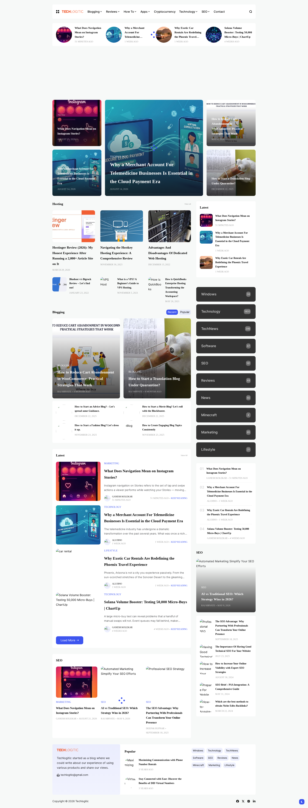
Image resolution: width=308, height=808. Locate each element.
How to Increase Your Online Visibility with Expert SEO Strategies (230, 667)
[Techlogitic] (72, 11)
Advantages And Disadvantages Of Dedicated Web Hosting (167, 253)
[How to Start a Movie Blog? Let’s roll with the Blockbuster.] (132, 413)
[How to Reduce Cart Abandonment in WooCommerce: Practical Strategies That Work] (86, 358)
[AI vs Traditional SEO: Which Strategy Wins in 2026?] (121, 682)
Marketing (111, 463)
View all (187, 204)
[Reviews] (226, 380)
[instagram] (248, 801)
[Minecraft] (226, 415)
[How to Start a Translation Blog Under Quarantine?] (157, 358)
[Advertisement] (154, 73)
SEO (103, 702)
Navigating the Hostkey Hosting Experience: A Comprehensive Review (116, 253)
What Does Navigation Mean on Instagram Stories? (88, 32)
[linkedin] (254, 801)
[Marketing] (226, 432)
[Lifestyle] (226, 449)
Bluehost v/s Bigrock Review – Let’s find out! (80, 283)
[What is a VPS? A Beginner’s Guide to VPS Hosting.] (107, 284)
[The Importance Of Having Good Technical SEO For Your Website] (206, 651)
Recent (172, 312)
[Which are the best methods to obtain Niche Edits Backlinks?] (206, 706)
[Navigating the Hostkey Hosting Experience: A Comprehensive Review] (121, 226)
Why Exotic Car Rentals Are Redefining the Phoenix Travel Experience (231, 262)
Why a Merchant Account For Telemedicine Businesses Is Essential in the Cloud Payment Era (151, 173)
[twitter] (243, 801)
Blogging (63, 365)
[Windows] (226, 294)
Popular (184, 312)
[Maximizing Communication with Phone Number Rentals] (130, 763)
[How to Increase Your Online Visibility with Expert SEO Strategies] (206, 668)
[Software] (226, 346)
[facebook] (237, 801)
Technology (118, 156)
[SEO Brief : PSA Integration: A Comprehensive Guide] (206, 689)
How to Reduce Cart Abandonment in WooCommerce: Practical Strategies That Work (85, 378)
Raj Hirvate (64, 391)
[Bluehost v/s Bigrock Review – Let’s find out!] (59, 284)
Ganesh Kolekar (122, 496)
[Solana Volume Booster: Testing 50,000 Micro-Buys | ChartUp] (214, 35)
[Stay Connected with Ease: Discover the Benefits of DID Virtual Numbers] (130, 782)
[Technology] (226, 311)
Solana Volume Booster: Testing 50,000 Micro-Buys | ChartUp (238, 32)
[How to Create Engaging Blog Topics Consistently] (132, 431)
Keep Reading (179, 498)
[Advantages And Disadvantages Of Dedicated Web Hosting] (169, 226)
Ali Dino (117, 540)
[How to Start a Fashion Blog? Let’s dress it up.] (64, 431)
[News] (226, 398)
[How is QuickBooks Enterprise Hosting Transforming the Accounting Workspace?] (155, 284)
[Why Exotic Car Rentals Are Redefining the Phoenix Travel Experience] (164, 35)
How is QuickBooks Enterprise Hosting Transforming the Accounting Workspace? (175, 288)
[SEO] (226, 363)
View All (184, 455)
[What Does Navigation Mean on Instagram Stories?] (64, 35)
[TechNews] (226, 329)
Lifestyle (111, 550)
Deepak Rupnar (155, 728)
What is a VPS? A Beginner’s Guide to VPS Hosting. (128, 283)
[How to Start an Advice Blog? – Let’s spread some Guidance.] (64, 413)
